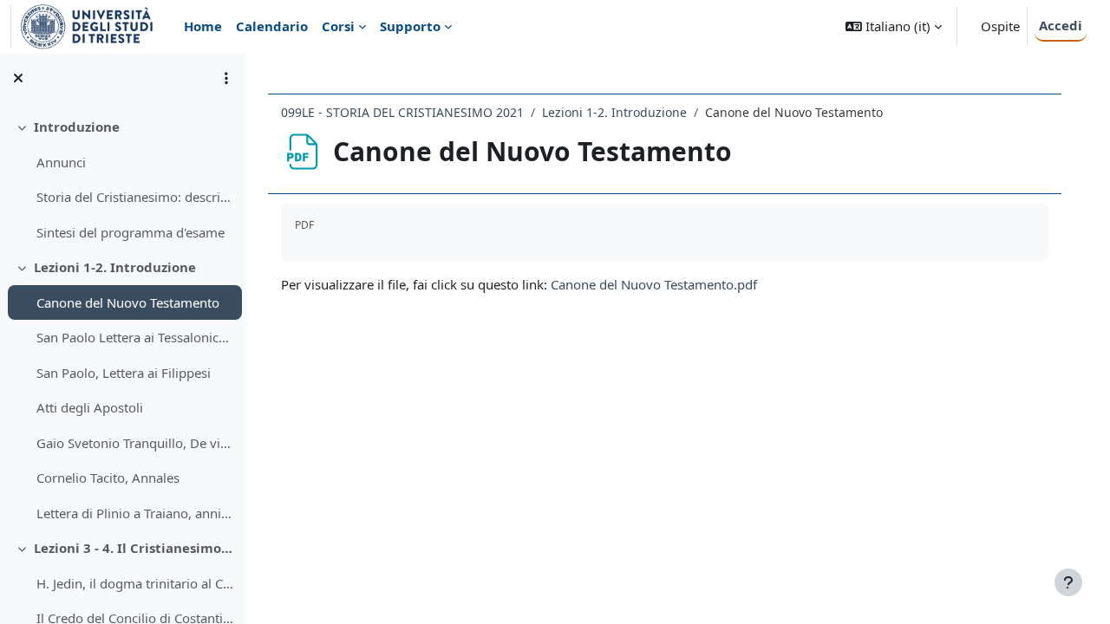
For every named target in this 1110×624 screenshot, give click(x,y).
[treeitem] (123, 179)
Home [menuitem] (203, 26)
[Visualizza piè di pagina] (1068, 582)
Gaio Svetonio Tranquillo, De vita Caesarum (134, 443)
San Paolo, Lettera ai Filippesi (123, 372)
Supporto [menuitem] (410, 26)
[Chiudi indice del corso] (18, 78)
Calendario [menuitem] (272, 26)
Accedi (1060, 25)
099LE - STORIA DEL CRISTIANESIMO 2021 (402, 112)
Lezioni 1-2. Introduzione (115, 267)
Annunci (61, 162)
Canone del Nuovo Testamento (127, 302)
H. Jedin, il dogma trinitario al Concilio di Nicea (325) (134, 583)
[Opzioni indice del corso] (226, 78)
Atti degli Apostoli (89, 407)
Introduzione (77, 126)
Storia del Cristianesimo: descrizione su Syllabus (134, 196)
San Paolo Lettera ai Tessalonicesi (134, 337)
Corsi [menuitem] (338, 26)
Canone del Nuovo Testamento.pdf (654, 284)
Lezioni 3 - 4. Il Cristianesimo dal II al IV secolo (134, 547)
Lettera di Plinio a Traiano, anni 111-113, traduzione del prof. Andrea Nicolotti (134, 513)
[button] (893, 26)
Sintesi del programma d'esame (130, 232)
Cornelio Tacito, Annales (108, 477)
